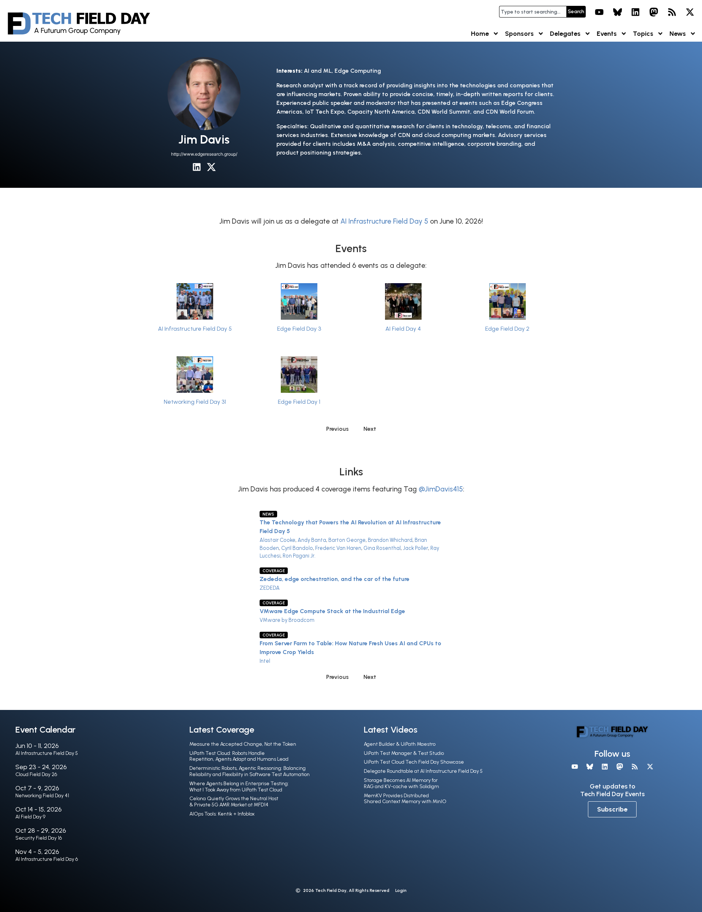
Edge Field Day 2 (507, 328)
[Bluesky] (617, 12)
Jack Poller (415, 548)
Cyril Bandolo (297, 548)
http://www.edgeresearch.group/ (204, 154)
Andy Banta (312, 540)
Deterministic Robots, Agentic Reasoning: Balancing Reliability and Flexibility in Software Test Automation (249, 771)
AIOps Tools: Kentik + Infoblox (221, 814)
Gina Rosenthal (382, 548)
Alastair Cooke (277, 540)
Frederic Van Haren (338, 548)
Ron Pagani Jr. (299, 555)
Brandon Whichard (390, 540)
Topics (643, 34)
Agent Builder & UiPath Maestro (399, 744)
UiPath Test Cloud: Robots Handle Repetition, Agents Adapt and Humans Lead (238, 756)
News (677, 34)
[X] (690, 12)
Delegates (565, 34)
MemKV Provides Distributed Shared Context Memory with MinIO (405, 799)
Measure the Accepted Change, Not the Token (242, 744)
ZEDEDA (270, 588)
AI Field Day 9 (30, 817)
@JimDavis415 (441, 489)
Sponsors (519, 34)
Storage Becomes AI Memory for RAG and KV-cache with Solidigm (401, 783)
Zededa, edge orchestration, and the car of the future (335, 578)
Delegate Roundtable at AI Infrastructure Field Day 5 (423, 771)
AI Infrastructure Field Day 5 (384, 221)
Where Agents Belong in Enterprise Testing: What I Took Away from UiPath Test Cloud (239, 786)
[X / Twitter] (211, 167)
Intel (265, 661)
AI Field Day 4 (403, 328)
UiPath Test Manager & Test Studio (404, 753)
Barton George (347, 540)
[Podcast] (672, 12)
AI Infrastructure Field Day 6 (46, 859)
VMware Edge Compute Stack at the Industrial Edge (332, 611)
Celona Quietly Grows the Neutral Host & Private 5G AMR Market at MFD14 (233, 801)
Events (607, 34)
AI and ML (318, 70)
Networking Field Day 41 (42, 796)
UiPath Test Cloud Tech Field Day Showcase (414, 762)
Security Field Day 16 (38, 838)
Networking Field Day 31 (195, 401)
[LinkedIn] (636, 12)
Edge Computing (358, 70)
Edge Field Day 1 (299, 401)
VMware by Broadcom (287, 620)
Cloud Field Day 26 (36, 774)
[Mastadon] (654, 12)
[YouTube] (599, 12)
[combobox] (532, 12)
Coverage (274, 570)
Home (480, 34)
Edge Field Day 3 (299, 328)
